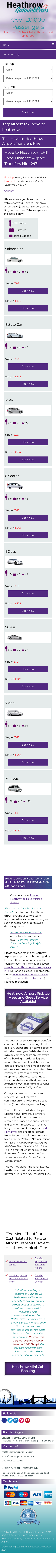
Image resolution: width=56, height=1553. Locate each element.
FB (4, 1420)
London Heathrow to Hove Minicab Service (26, 899)
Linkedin (16, 1420)
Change (9, 190)
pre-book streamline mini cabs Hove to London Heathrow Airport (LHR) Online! (26, 1084)
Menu (5, 44)
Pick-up (8, 64)
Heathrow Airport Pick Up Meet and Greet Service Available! (28, 997)
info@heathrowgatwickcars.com (17, 1452)
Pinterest (27, 1420)
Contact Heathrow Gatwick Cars (18, 1438)
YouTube (21, 1420)
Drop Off (9, 87)
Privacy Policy (47, 1440)
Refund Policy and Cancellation (19, 1440)
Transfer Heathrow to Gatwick (41, 1278)
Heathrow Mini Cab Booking (28, 1369)
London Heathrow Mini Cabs (27, 978)
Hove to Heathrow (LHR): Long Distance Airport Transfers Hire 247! (27, 158)
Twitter (10, 1420)
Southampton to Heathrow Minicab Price (18, 1278)
